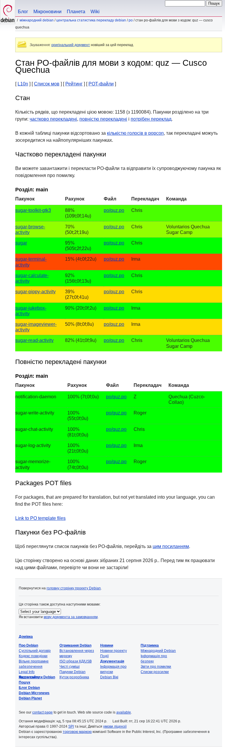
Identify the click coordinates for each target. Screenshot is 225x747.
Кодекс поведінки (33, 656)
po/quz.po (114, 210)
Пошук (24, 682)
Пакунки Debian (72, 672)
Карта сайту (29, 677)
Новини (106, 645)
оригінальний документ (70, 45)
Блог (23, 11)
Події (104, 656)
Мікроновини (47, 11)
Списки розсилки (155, 672)
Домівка (26, 637)
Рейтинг (74, 83)
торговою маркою (77, 732)
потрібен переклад (151, 119)
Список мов (46, 83)
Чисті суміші (69, 667)
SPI (71, 726)
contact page (42, 712)
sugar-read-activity (34, 340)
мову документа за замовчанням (71, 617)
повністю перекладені (103, 119)
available (123, 712)
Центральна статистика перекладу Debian (91, 20)
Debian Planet (30, 698)
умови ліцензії (115, 726)
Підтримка (150, 645)
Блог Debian (29, 688)
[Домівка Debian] (7, 12)
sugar (21, 242)
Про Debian (28, 645)
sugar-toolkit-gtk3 (33, 210)
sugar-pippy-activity (35, 291)
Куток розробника (74, 677)
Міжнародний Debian (37, 20)
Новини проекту (113, 651)
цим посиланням (171, 546)
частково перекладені (53, 119)
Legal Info (27, 672)
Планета (76, 11)
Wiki (95, 11)
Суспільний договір (35, 651)
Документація (112, 661)
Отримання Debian (75, 645)
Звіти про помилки (156, 667)
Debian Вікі (109, 677)
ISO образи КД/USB (75, 661)
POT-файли (101, 83)
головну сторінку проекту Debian (74, 588)
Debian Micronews (34, 693)
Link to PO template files (40, 518)
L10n (23, 83)
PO (131, 20)
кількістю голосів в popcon (135, 133)
